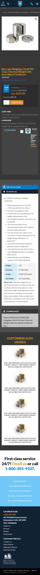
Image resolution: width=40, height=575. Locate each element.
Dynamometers (20, 481)
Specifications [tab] (13, 187)
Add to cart (16, 102)
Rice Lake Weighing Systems (20, 501)
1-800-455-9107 (19, 468)
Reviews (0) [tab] (11, 192)
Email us (19, 463)
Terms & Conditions (10, 572)
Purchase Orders (9, 550)
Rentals (6, 531)
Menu (3, 5)
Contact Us (7, 542)
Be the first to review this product (14, 80)
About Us (6, 526)
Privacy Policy (22, 572)
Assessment (7, 534)
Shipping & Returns (10, 547)
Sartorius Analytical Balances (20, 496)
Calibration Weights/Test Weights (18, 12)
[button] (36, 19)
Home (4, 12)
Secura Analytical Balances (20, 486)
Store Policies (8, 544)
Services (6, 529)
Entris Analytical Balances (20, 491)
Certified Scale (10, 511)
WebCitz (34, 570)
